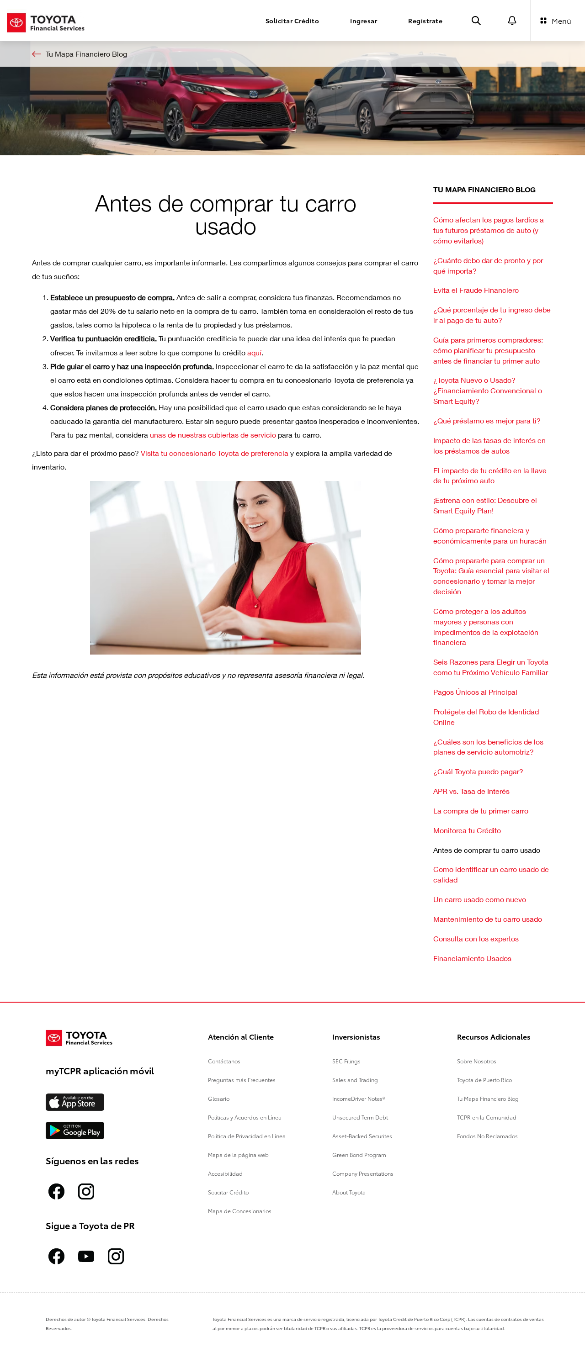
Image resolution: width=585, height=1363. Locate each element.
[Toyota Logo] (83, 1038)
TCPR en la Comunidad (486, 1117)
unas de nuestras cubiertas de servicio (213, 434)
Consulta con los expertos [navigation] (476, 938)
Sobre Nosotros (476, 1061)
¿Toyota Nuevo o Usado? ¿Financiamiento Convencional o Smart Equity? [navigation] (487, 390)
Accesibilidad (225, 1173)
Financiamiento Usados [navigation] (472, 958)
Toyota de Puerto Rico (484, 1079)
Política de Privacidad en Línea (247, 1136)
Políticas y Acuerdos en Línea (245, 1117)
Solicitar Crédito (228, 1192)
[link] (292, 54)
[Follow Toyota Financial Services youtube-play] (86, 1256)
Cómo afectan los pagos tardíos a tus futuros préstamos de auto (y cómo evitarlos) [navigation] (488, 230)
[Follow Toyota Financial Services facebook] (56, 1191)
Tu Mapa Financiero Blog (488, 1098)
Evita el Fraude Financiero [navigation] (476, 289)
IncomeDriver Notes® (358, 1098)
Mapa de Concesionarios (239, 1211)
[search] (476, 20)
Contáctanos (224, 1061)
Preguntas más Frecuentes (242, 1079)
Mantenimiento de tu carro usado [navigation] (487, 918)
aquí (254, 352)
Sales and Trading (355, 1079)
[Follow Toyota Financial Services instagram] (86, 1191)
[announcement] (512, 20)
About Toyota (349, 1192)
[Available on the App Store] (75, 1102)
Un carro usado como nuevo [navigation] (479, 899)
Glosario (218, 1098)
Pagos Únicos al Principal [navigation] (475, 691)
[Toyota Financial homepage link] (46, 19)
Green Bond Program (359, 1154)
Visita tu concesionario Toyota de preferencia (214, 453)
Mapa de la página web (238, 1154)
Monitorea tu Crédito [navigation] (467, 830)
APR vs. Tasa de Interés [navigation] (471, 791)
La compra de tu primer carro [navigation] (480, 810)
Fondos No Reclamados (487, 1136)
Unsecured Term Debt (360, 1117)
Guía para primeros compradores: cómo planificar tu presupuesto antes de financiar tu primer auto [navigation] (488, 350)
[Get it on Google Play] (75, 1130)
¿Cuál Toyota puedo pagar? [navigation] (478, 771)
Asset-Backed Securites (362, 1136)
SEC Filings (346, 1061)
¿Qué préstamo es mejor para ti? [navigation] (487, 420)
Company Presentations (363, 1173)
